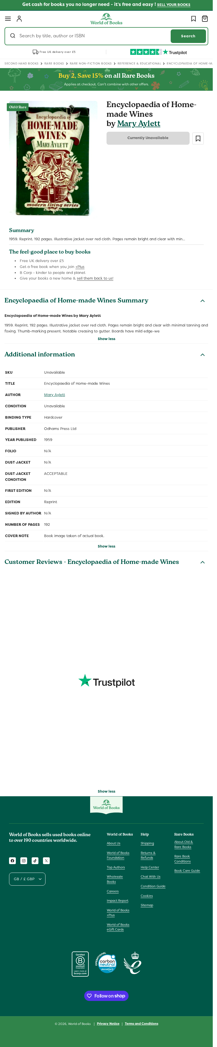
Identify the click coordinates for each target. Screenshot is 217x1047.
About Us (113, 843)
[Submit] (13, 36)
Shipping (147, 843)
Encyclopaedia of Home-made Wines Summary (76, 301)
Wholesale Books (115, 879)
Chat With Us (150, 876)
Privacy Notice (108, 1023)
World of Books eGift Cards (118, 927)
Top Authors (116, 867)
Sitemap (147, 905)
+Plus (79, 267)
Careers (113, 891)
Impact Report (117, 900)
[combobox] (106, 36)
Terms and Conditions (141, 1023)
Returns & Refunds (148, 855)
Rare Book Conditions (182, 859)
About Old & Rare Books (183, 844)
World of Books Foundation (118, 855)
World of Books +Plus (118, 912)
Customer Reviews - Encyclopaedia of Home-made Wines (92, 563)
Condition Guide (153, 886)
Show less (106, 339)
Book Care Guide (187, 870)
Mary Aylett (138, 124)
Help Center (150, 867)
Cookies (147, 895)
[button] (8, 18)
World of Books (80, 1024)
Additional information (40, 355)
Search (188, 36)
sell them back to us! (95, 278)
